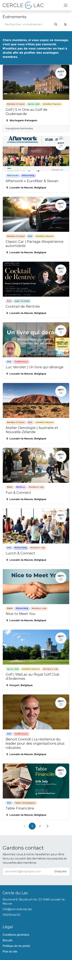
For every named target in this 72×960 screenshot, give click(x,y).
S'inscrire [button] (60, 871)
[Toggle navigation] (65, 5)
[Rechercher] (56, 24)
